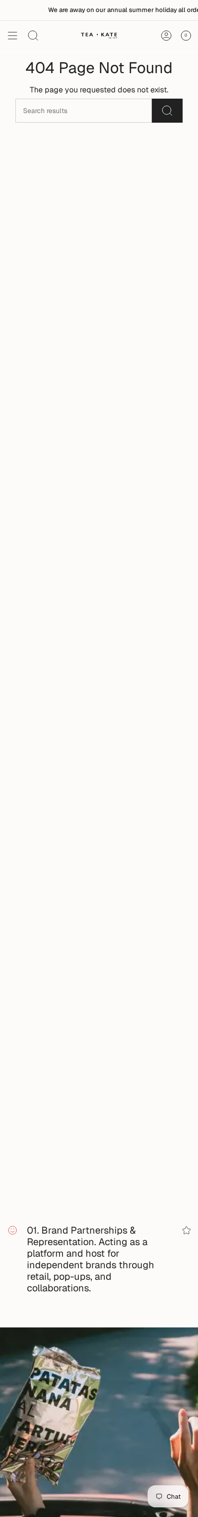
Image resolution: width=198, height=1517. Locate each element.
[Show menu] (12, 36)
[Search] (167, 111)
